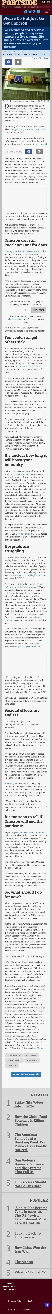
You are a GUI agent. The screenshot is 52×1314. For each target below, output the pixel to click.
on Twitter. (39, 1048)
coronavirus (14, 1055)
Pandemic (32, 1060)
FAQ (30, 1301)
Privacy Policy (15, 1301)
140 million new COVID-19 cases (22, 368)
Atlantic (37, 476)
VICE (43, 54)
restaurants (18, 724)
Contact (12, 1309)
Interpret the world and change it (10, 1288)
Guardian (35, 533)
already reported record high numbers (26, 575)
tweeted (43, 143)
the (32, 477)
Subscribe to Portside (26, 1074)
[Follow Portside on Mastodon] (34, 12)
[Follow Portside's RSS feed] (38, 12)
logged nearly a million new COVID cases (25, 131)
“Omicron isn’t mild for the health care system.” (25, 585)
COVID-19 (31, 1055)
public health (14, 1060)
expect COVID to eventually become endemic (25, 834)
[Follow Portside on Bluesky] (30, 12)
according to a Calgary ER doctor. (25, 646)
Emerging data (11, 783)
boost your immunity (20, 473)
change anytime (15, 319)
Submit (26, 1309)
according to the (23, 533)
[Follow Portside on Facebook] (26, 12)
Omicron (12, 1065)
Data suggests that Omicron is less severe (23, 251)
